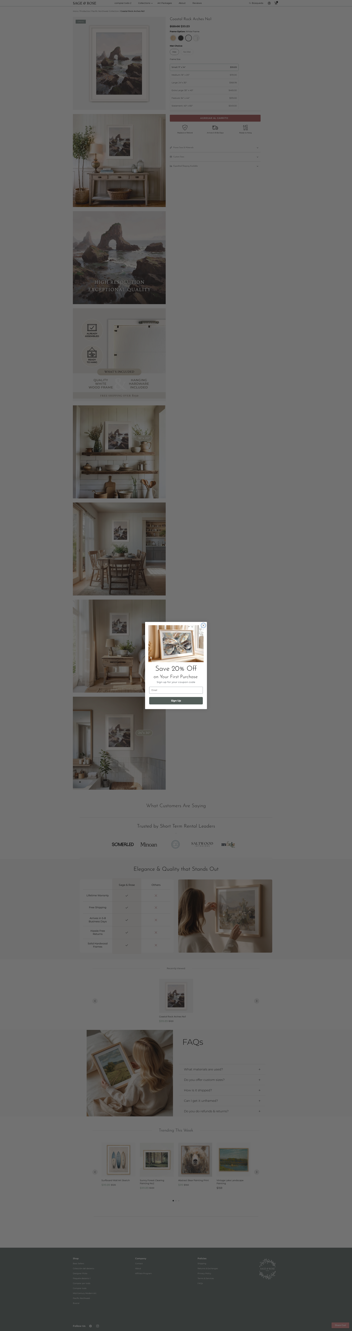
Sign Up (176, 700)
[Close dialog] (203, 625)
